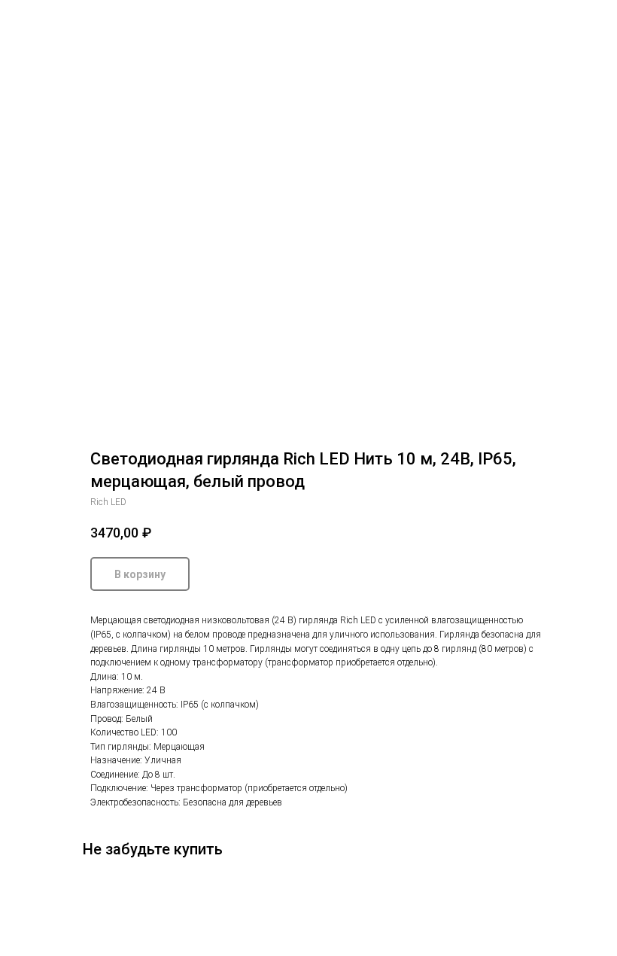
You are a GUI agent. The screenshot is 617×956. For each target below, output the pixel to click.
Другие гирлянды (63, 22)
